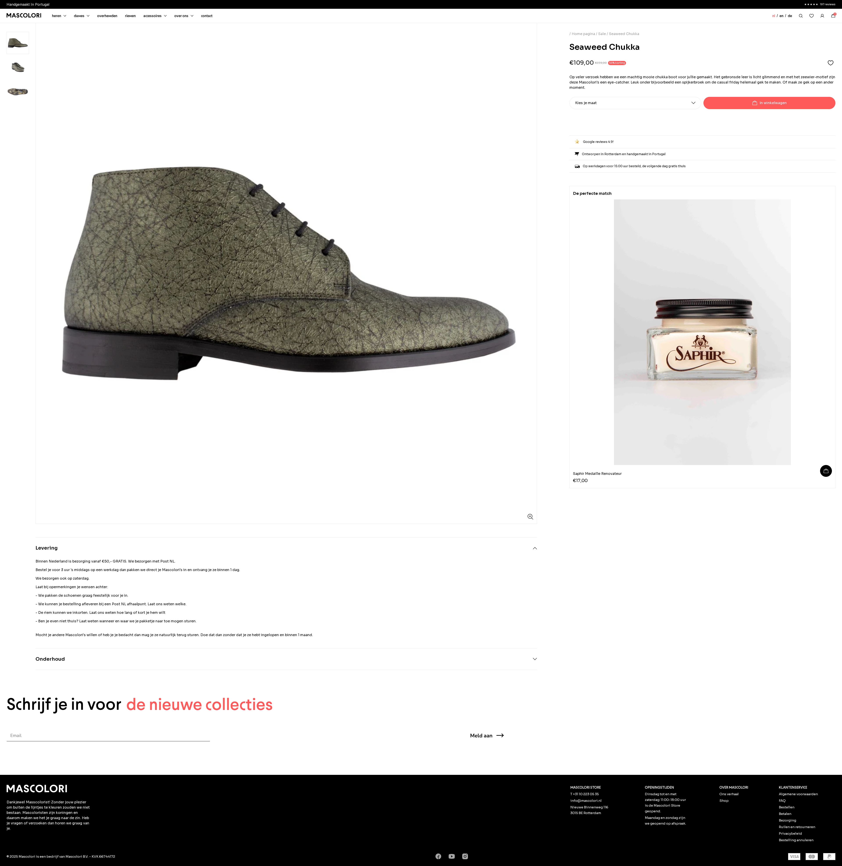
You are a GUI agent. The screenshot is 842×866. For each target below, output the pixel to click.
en (781, 16)
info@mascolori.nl (586, 801)
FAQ (782, 801)
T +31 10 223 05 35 (584, 794)
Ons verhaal (729, 794)
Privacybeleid (790, 833)
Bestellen (786, 807)
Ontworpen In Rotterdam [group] (27, 4)
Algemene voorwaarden (798, 794)
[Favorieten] (811, 16)
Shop (724, 801)
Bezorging (787, 820)
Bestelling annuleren (796, 840)
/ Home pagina (582, 34)
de (790, 16)
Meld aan (481, 735)
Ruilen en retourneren (797, 827)
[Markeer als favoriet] (830, 63)
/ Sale (601, 34)
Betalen (785, 814)
